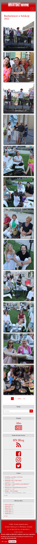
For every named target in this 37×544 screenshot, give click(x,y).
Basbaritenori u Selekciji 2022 (16, 17)
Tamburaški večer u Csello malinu (13, 480)
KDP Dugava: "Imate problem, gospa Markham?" (17, 484)
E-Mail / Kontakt (18, 532)
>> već (5, 495)
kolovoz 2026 (8, 504)
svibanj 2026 (8, 510)
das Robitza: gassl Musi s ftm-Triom (13, 477)
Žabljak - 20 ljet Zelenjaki (11, 491)
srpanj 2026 (8, 506)
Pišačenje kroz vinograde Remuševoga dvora (16, 487)
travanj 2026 (8, 511)
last (24, 398)
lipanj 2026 (7, 508)
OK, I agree (4, 541)
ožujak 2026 (8, 513)
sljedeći (19, 398)
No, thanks (12, 541)
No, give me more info (10, 538)
